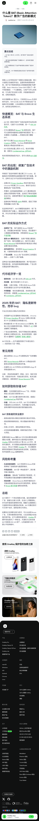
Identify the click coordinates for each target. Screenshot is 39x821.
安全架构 (22, 695)
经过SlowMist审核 (25, 731)
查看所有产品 (6, 654)
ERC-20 (28, 279)
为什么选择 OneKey (25, 689)
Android (4, 673)
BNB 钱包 (5, 768)
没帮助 (23, 535)
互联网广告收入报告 (22, 337)
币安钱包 (22, 768)
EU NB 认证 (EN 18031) (26, 737)
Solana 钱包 (5, 759)
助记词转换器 (23, 670)
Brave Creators (28, 249)
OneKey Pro (5, 642)
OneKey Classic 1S (7, 645)
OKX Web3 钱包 (24, 771)
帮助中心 (22, 709)
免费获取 (9, 586)
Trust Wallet (23, 780)
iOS (3, 670)
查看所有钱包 (6, 771)
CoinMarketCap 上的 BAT (22, 151)
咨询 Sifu (8, 606)
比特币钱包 (5, 753)
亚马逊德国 (23, 651)
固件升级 (22, 715)
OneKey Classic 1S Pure (9, 648)
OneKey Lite (5, 651)
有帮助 (31, 535)
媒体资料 (4, 734)
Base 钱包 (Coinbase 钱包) (27, 774)
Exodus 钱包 (23, 777)
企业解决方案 (6, 709)
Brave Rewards (19, 141)
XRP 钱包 (4, 762)
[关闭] (35, 816)
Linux (3, 679)
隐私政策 (4, 737)
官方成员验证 (6, 743)
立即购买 (9, 557)
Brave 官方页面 (11, 486)
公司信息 (4, 728)
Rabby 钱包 (23, 759)
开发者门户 (5, 689)
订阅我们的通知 (8, 794)
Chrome (4, 676)
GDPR (19, 202)
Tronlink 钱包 (23, 762)
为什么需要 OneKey (25, 692)
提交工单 (22, 712)
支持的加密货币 (24, 667)
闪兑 (21, 664)
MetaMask (23, 753)
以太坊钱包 (5, 756)
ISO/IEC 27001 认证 (25, 734)
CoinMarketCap (10, 399)
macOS (4, 664)
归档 (22, 9)
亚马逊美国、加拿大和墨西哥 (28, 648)
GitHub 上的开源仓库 (25, 728)
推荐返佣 (4, 712)
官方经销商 (5, 718)
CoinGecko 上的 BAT (13, 296)
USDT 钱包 (5, 765)
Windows (5, 667)
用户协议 (4, 740)
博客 (21, 698)
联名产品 (4, 715)
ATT (31, 326)
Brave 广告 (20, 130)
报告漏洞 (22, 740)
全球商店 (22, 642)
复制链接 (17, 531)
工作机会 (4, 731)
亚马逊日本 (23, 645)
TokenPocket (23, 765)
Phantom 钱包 (23, 756)
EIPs (21, 673)
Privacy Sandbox (17, 183)
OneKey (5, 442)
